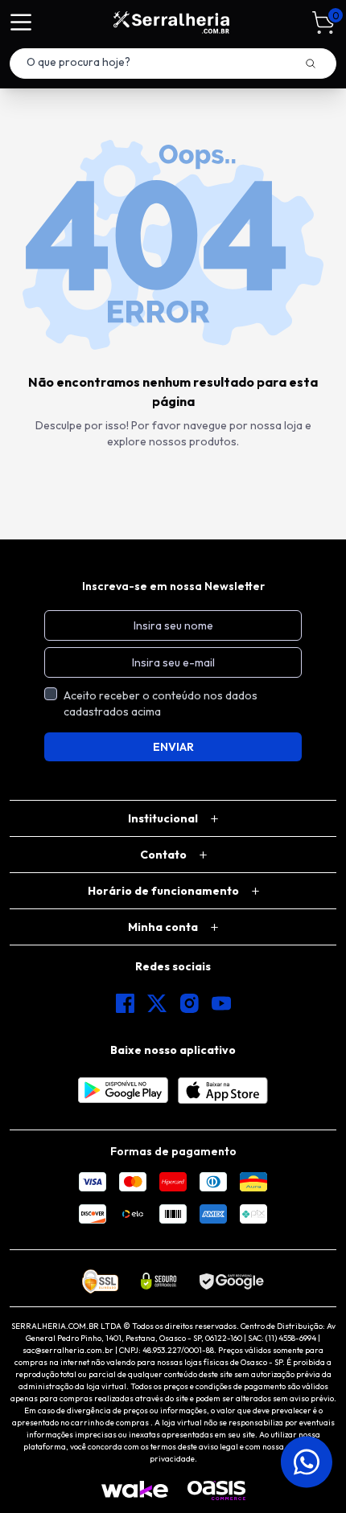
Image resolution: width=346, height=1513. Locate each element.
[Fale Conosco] (302, 1461)
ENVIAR (173, 747)
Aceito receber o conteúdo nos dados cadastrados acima (160, 703)
